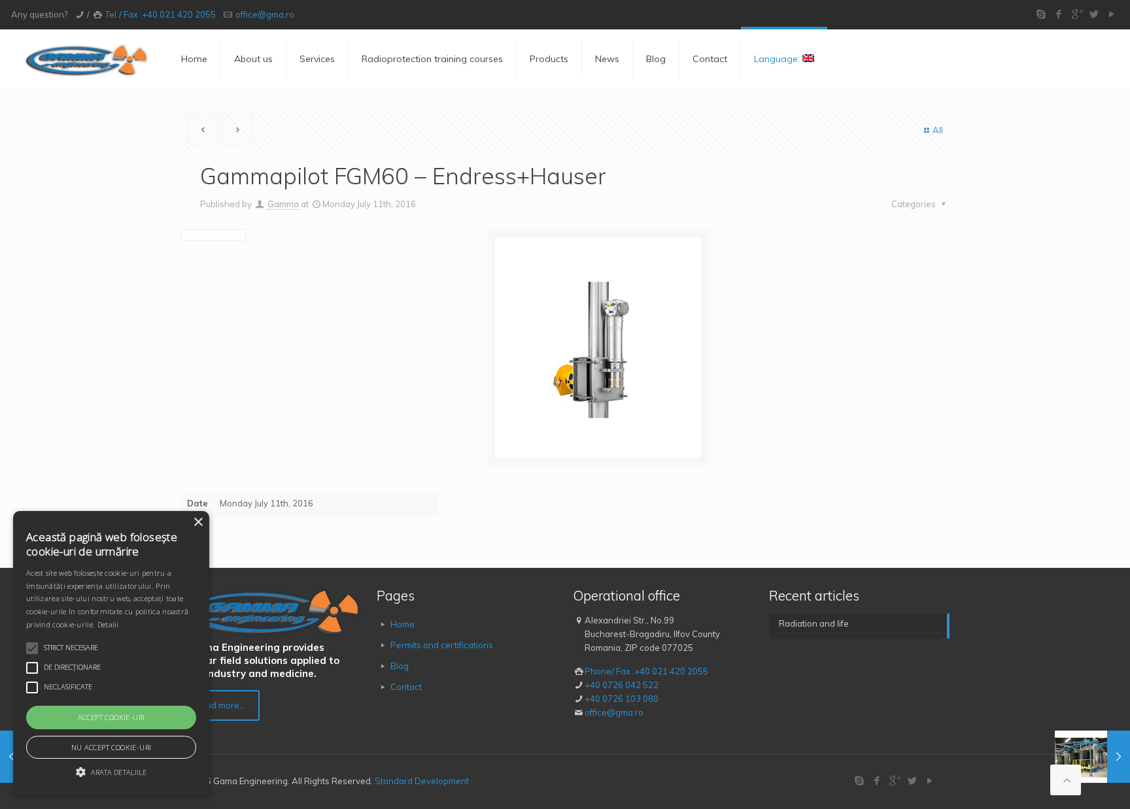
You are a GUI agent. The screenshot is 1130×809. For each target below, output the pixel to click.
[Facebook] (1059, 14)
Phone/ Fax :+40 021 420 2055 (646, 671)
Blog (399, 666)
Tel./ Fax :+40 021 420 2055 (160, 14)
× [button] (198, 522)
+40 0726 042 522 (622, 685)
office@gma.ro (264, 14)
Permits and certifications (441, 645)
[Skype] (1041, 14)
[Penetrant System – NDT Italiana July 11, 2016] (1092, 757)
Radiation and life (814, 623)
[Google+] (1077, 14)
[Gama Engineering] (86, 58)
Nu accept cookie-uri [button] (111, 747)
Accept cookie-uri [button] (111, 717)
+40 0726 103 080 (622, 698)
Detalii (108, 624)
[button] (111, 772)
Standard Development (422, 781)
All (938, 130)
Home (402, 624)
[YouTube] (1112, 14)
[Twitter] (1094, 14)
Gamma (283, 204)
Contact (406, 687)
